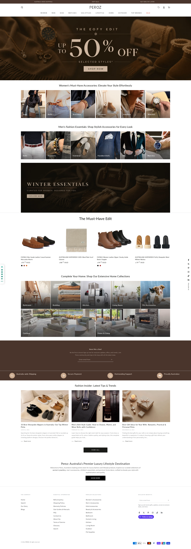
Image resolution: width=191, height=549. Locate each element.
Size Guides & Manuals (61, 509)
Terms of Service (59, 522)
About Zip (56, 519)
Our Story (24, 506)
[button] (22, 7)
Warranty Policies (59, 506)
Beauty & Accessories (93, 509)
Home (23, 500)
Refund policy (58, 500)
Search (23, 503)
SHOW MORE (95, 478)
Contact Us (57, 516)
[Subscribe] (112, 359)
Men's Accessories (92, 503)
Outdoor (89, 529)
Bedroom (89, 513)
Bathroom (89, 516)
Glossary (56, 526)
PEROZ (27, 542)
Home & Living (91, 519)
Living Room (90, 526)
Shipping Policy (59, 503)
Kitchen (88, 522)
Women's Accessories (93, 500)
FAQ (54, 513)
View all (96, 450)
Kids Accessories (92, 506)
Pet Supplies (90, 532)
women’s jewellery (59, 470)
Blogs (23, 509)
